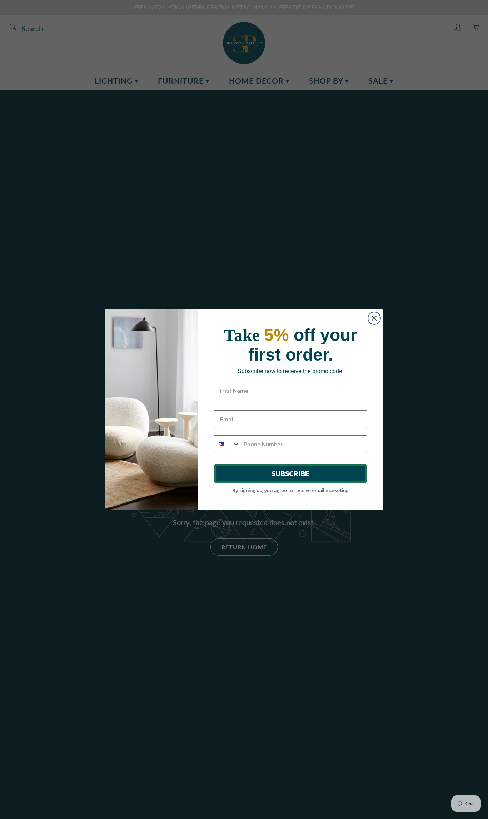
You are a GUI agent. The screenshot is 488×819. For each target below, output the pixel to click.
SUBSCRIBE (290, 473)
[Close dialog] (374, 318)
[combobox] (227, 444)
